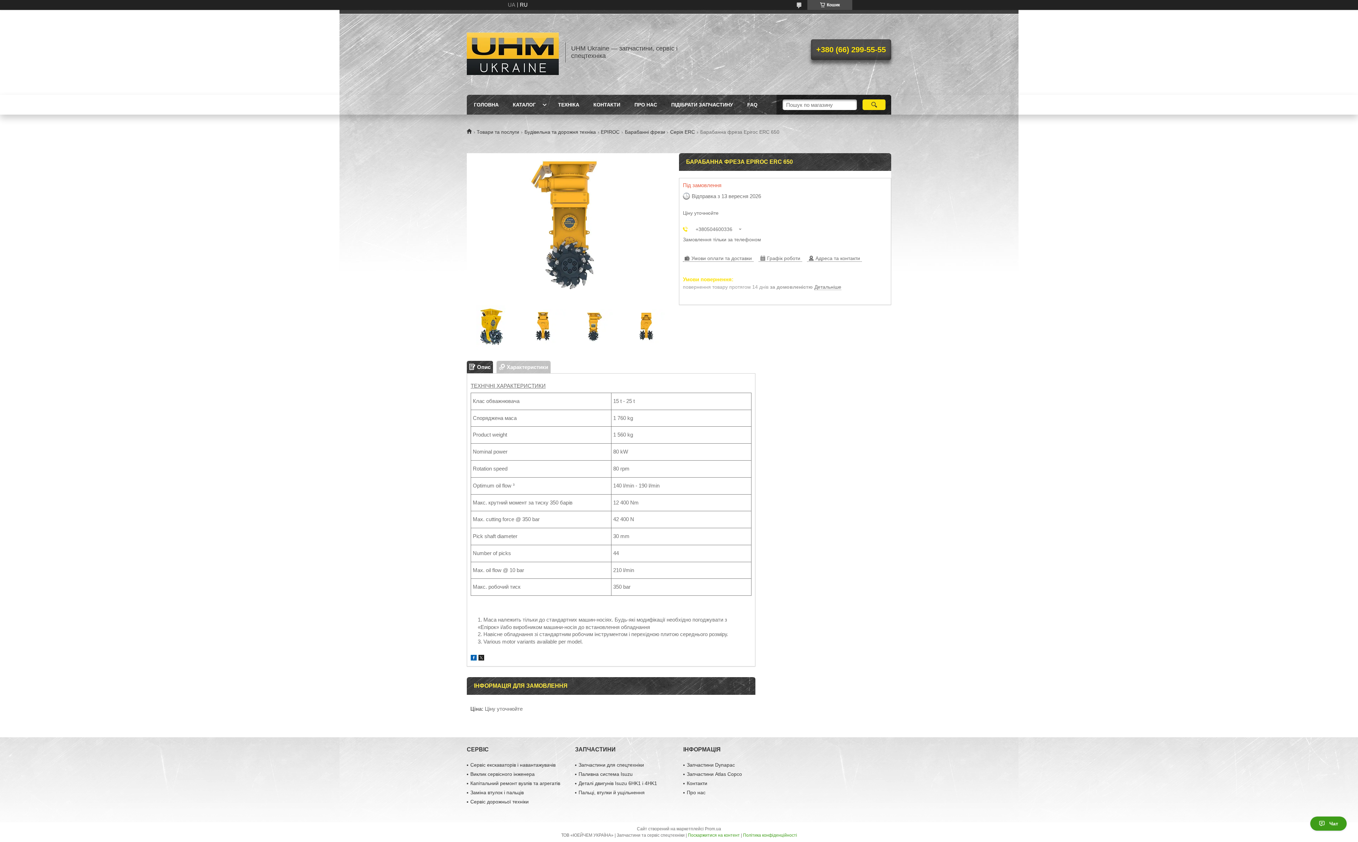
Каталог (524, 105)
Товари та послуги (498, 132)
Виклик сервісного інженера (502, 774)
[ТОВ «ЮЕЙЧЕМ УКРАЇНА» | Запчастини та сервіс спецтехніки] (513, 52)
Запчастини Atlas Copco (714, 774)
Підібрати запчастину (702, 105)
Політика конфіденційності (770, 835)
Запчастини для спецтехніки (611, 765)
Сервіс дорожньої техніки (499, 801)
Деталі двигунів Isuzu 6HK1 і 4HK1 (618, 783)
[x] (481, 659)
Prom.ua (713, 828)
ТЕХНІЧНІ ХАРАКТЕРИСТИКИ (508, 386)
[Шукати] (874, 104)
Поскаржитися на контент (714, 835)
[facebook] (474, 659)
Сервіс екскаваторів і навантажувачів (513, 765)
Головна (486, 105)
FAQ (752, 105)
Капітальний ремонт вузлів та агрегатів (515, 783)
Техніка (568, 105)
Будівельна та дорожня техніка (560, 132)
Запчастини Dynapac (711, 765)
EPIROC (610, 132)
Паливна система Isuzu (606, 774)
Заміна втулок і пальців (497, 792)
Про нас (645, 105)
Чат (1333, 823)
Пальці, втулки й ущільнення (612, 792)
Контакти (606, 105)
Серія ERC (682, 132)
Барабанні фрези (645, 132)
